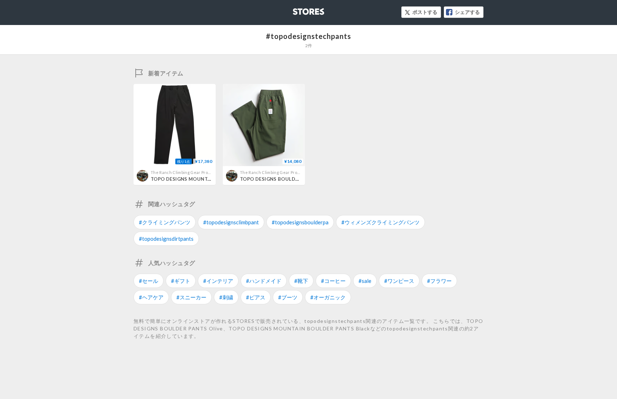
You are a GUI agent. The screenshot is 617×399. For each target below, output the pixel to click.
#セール (148, 281)
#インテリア (218, 281)
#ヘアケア (151, 297)
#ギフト (180, 281)
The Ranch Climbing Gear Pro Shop (184, 172)
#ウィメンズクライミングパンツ (380, 222)
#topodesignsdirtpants (166, 238)
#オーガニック (328, 297)
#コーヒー (333, 281)
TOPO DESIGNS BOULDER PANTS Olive (286, 179)
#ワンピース (399, 281)
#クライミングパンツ (164, 222)
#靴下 (301, 281)
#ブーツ (287, 297)
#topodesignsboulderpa (300, 222)
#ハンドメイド (263, 281)
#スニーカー (191, 297)
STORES (296, 9)
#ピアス (255, 297)
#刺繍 (226, 297)
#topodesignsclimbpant (231, 222)
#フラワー (439, 281)
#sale (364, 281)
